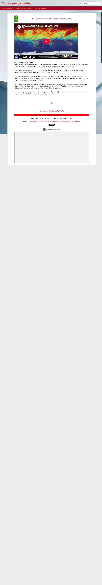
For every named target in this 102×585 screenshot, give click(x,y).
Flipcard (9, 8)
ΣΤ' (64, 121)
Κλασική (3, 8)
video (32, 121)
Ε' (44, 121)
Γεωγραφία (38, 121)
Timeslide (43, 8)
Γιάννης (69, 118)
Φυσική (68, 121)
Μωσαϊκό (23, 8)
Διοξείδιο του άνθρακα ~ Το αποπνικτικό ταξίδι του (52, 19)
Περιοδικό (16, 8)
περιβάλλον (76, 121)
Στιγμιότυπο (36, 8)
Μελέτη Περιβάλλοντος (54, 121)
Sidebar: (29, 8)
